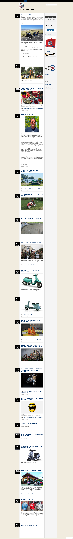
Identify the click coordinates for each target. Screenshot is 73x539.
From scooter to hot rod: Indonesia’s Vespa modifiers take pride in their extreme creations (32, 346)
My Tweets (46, 81)
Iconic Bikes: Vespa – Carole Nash (28, 500)
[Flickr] (53, 25)
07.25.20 (17, 271)
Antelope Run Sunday (26, 14)
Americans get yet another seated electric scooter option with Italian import (31, 524)
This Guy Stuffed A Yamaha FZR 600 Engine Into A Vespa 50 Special (32, 195)
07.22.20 (17, 321)
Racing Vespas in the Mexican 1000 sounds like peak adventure (31, 535)
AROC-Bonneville (17, 17)
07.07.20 (17, 446)
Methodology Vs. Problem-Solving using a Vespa (32, 298)
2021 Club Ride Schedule (36, 1)
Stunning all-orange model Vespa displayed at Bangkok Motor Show (31, 321)
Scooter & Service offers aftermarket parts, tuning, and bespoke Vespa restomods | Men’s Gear (31, 370)
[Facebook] (46, 25)
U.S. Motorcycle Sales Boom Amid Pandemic (31, 470)
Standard (22, 84)
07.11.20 (17, 423)
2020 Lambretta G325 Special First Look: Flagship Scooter (30, 271)
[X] (48, 25)
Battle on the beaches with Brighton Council (31, 243)
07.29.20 (17, 243)
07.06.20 (17, 470)
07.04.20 (17, 524)
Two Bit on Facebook (48, 60)
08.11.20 (17, 195)
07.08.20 (17, 434)
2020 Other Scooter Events (44, 1)
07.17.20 (17, 369)
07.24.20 (17, 298)
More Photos (47, 76)
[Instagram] (51, 25)
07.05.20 (17, 500)
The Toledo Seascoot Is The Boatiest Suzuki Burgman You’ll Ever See (31, 171)
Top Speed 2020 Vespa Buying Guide (29, 423)
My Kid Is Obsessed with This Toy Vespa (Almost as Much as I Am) (32, 434)
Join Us (56, 1)
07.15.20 (17, 398)
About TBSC (29, 1)
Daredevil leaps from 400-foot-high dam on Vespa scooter (31, 219)
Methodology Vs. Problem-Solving (28, 314)
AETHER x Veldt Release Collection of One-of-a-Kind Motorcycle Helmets (32, 399)
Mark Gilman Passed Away (27, 114)
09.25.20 (17, 15)
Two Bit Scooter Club (27, 9)
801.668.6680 (47, 87)
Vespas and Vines (25, 65)
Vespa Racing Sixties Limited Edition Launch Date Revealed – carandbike (32, 88)
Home (25, 1)
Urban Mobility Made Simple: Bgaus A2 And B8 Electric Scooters (31, 446)
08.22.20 (17, 114)
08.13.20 (17, 171)
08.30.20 (17, 88)
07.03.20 (17, 535)
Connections (51, 1)
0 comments (26, 84)
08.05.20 (17, 219)
